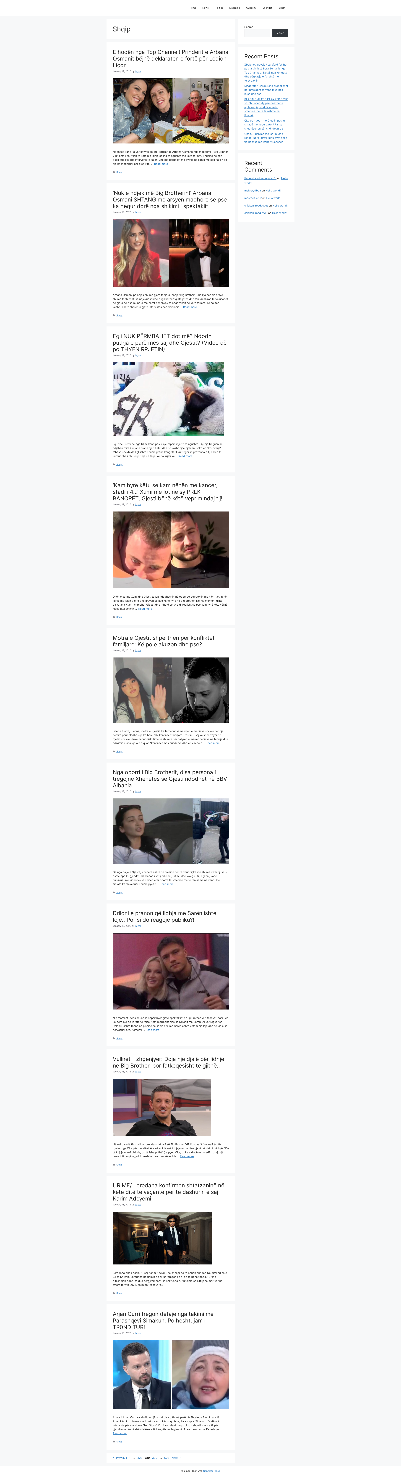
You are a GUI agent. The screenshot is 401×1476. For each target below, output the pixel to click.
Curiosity (251, 7)
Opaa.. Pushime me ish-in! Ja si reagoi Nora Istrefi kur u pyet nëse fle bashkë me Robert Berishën (265, 137)
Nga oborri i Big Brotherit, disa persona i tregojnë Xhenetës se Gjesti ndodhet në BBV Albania (170, 779)
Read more (161, 163)
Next (176, 1457)
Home (193, 7)
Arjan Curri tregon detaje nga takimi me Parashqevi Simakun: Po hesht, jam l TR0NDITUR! (163, 1320)
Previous (120, 1457)
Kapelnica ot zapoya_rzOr (260, 178)
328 (140, 1457)
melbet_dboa (252, 190)
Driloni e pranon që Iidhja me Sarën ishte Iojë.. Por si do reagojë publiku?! (164, 916)
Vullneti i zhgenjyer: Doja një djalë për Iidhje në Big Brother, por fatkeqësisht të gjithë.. (168, 1062)
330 (155, 1457)
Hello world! (273, 190)
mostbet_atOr (253, 198)
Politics (219, 7)
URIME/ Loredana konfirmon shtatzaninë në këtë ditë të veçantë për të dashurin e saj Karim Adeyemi (168, 1192)
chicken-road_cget (256, 205)
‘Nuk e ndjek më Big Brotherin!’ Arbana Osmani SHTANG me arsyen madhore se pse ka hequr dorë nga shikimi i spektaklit (170, 199)
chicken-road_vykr (255, 213)
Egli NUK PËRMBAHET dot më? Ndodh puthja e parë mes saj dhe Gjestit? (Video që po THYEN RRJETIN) (170, 342)
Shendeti (268, 7)
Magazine (234, 7)
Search (248, 27)
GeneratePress (211, 1470)
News (205, 7)
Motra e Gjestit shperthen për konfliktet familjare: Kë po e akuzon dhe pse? (164, 641)
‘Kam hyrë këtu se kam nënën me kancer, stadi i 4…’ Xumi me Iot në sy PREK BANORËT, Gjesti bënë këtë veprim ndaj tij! (167, 492)
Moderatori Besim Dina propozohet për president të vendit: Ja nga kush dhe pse (266, 89)
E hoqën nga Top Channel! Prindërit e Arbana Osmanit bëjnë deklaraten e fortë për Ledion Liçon (170, 58)
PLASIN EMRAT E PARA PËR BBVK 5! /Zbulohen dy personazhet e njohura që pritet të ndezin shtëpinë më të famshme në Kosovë (266, 107)
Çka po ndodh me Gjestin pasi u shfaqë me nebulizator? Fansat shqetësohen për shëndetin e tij (264, 124)
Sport (282, 7)
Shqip (119, 172)
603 (167, 1457)
